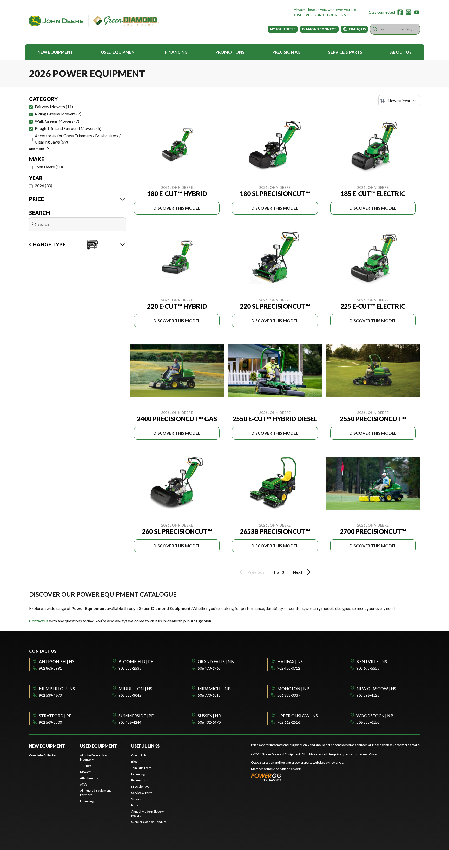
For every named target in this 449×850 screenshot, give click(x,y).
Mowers (86, 772)
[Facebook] (400, 12)
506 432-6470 (209, 722)
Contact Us (139, 755)
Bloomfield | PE (135, 661)
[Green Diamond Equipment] (94, 20)
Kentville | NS (371, 661)
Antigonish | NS (56, 661)
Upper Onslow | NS (297, 715)
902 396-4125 (367, 695)
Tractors (86, 766)
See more (36, 149)
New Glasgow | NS (376, 688)
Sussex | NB (209, 715)
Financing (176, 51)
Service (136, 799)
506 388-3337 (288, 695)
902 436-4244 (129, 722)
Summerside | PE (136, 715)
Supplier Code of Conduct (148, 822)
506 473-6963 (209, 668)
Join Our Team (141, 768)
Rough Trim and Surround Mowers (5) (68, 128)
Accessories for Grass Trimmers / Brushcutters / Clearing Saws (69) (78, 138)
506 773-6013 (209, 695)
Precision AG (286, 51)
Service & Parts (345, 51)
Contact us (38, 620)
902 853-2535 (129, 668)
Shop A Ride (280, 769)
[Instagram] (408, 12)
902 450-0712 (288, 668)
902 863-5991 (50, 668)
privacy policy (343, 754)
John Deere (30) (49, 166)
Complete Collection (43, 755)
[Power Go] (297, 777)
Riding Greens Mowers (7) (58, 113)
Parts (134, 805)
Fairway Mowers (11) (54, 106)
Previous (256, 571)
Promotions (230, 51)
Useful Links (145, 745)
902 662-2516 (288, 722)
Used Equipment (119, 51)
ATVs (83, 784)
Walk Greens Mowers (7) (57, 121)
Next (297, 571)
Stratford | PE (55, 715)
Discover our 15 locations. (321, 14)
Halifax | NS (290, 661)
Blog (134, 761)
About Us (401, 51)
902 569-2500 (50, 722)
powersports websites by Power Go (319, 762)
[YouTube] (417, 12)
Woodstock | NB (374, 715)
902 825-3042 (129, 695)
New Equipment (55, 51)
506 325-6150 (367, 722)
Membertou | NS (57, 688)
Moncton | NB (293, 688)
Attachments (89, 778)
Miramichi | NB (214, 688)
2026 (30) (43, 185)
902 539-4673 (50, 695)
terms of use (368, 754)
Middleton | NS (135, 688)
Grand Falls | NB (216, 661)
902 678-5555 (367, 668)
